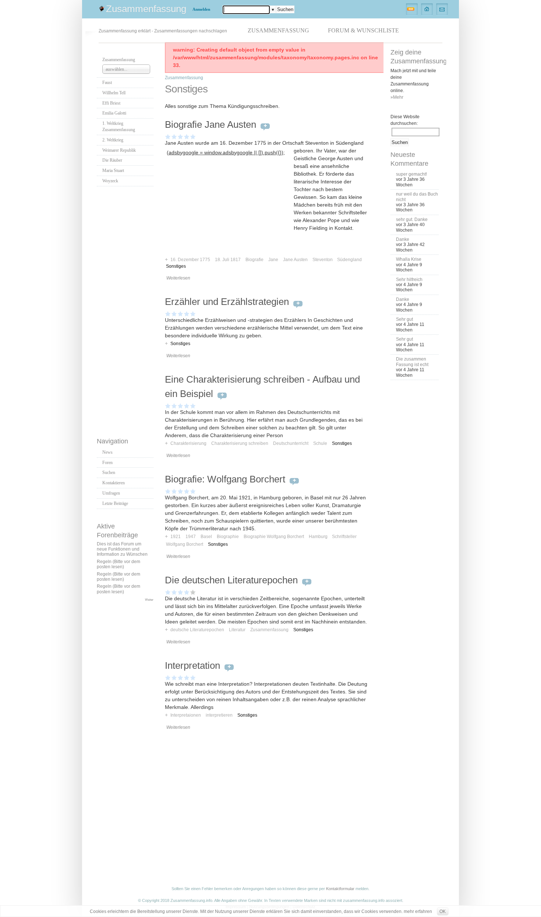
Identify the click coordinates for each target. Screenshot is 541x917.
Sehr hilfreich (409, 279)
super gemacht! (411, 174)
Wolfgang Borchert (184, 544)
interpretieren (219, 715)
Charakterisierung (188, 443)
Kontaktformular (340, 888)
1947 (190, 536)
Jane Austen (295, 259)
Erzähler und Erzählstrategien (227, 301)
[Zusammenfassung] (427, 9)
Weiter (149, 599)
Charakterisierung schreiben (239, 443)
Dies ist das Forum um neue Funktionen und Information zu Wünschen (122, 549)
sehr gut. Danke (412, 219)
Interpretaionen (185, 715)
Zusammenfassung (146, 9)
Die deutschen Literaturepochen (231, 580)
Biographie (228, 536)
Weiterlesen (178, 278)
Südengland (349, 259)
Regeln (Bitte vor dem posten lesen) (118, 564)
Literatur (237, 629)
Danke (402, 239)
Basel (206, 536)
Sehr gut (404, 319)
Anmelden (201, 9)
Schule (320, 443)
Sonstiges (176, 266)
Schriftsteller (344, 536)
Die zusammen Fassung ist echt (412, 361)
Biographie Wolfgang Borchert (274, 536)
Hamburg (318, 536)
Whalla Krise (408, 259)
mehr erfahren (418, 911)
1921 (175, 536)
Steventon (322, 259)
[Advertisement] (126, 309)
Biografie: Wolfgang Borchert (225, 479)
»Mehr (396, 97)
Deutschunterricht (290, 443)
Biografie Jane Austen (210, 124)
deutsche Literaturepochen (197, 629)
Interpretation (192, 665)
